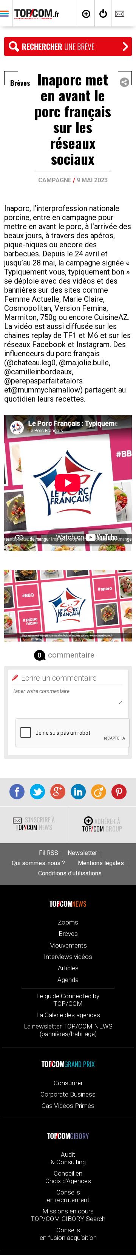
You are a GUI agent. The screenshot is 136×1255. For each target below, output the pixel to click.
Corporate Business (68, 1094)
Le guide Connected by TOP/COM (67, 999)
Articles (68, 968)
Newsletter (82, 853)
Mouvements (68, 945)
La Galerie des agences (68, 1015)
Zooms (68, 922)
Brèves (68, 933)
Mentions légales (101, 863)
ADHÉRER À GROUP (102, 825)
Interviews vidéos (68, 956)
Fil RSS (48, 853)
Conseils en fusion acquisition (68, 1233)
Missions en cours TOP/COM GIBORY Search (68, 1214)
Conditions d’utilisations (70, 873)
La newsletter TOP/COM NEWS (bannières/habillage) (68, 1030)
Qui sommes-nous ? (38, 863)
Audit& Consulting (68, 1158)
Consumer (68, 1083)
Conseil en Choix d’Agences (68, 1177)
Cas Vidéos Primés (68, 1105)
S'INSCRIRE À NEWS (35, 823)
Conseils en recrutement (68, 1196)
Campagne (54, 180)
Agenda (68, 980)
